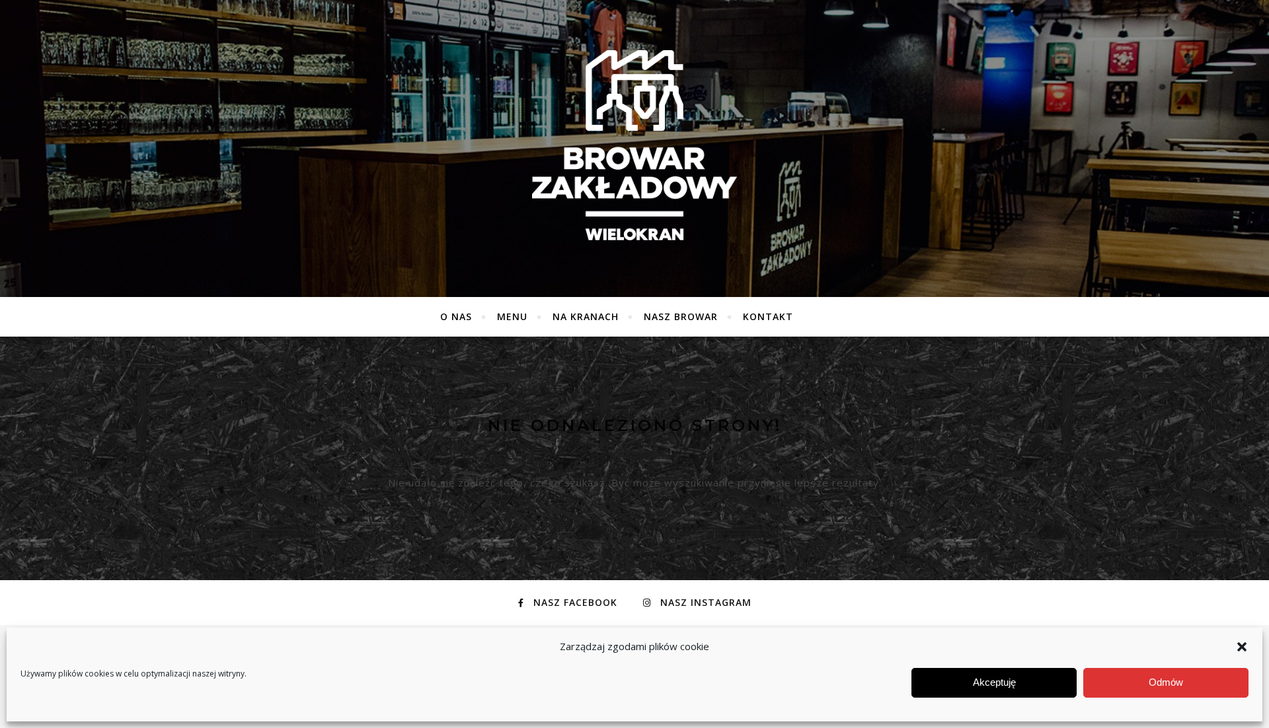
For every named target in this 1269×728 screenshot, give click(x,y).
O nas (456, 316)
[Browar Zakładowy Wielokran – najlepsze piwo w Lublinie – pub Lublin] (634, 145)
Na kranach (586, 316)
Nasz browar (681, 316)
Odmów (1166, 682)
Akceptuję (994, 682)
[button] (1242, 646)
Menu (512, 316)
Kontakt (768, 316)
